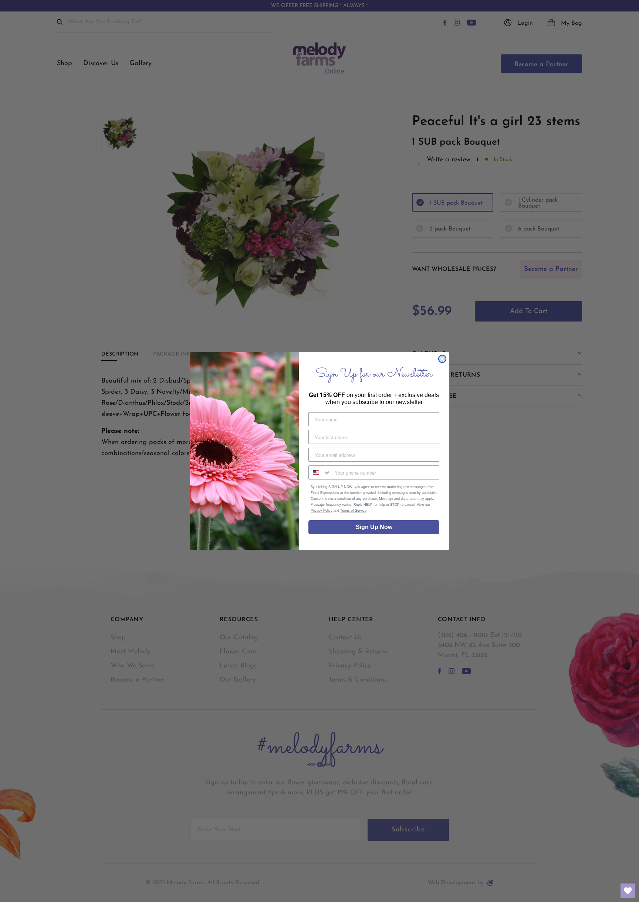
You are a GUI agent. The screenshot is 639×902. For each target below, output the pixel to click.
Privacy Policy (321, 510)
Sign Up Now (374, 527)
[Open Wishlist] (628, 891)
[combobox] (320, 472)
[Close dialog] (442, 359)
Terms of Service (353, 510)
